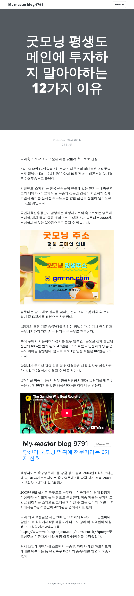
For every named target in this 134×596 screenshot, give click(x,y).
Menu (118, 4)
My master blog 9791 (25, 4)
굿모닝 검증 (42, 366)
